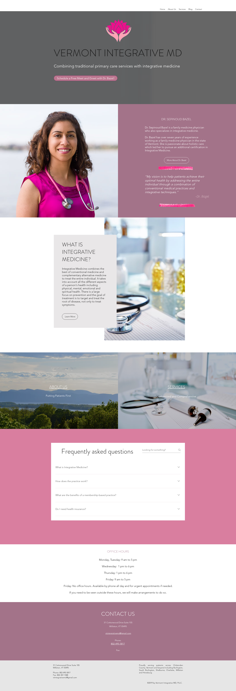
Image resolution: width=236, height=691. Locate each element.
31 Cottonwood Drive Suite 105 (118, 622)
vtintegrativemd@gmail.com (65, 677)
